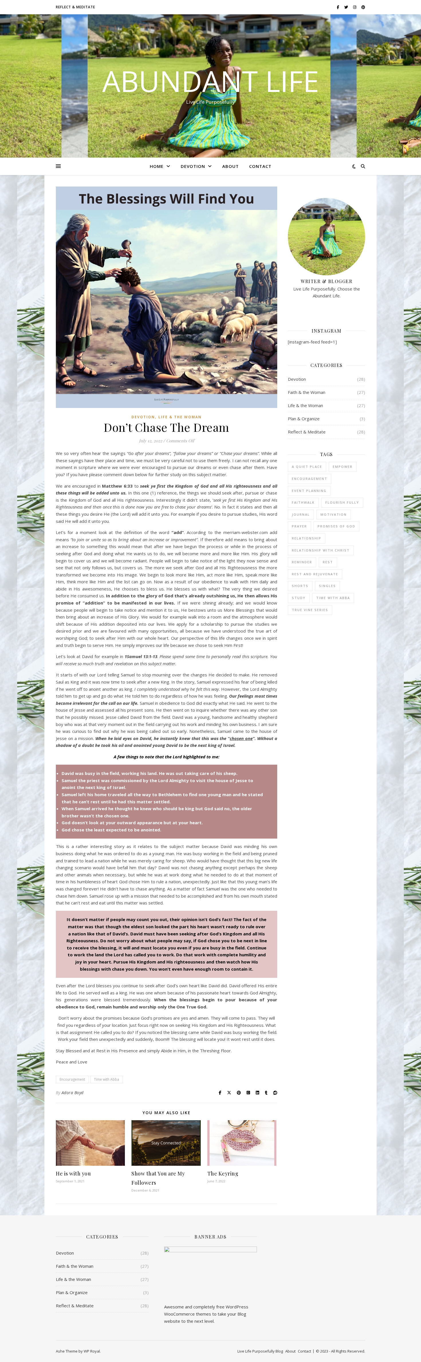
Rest (328, 562)
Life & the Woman (180, 417)
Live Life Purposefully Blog (260, 1351)
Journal (301, 514)
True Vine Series (310, 610)
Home (157, 166)
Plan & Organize (304, 418)
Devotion (193, 166)
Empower (343, 466)
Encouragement (72, 1079)
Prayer (299, 526)
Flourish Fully (342, 502)
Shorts (300, 586)
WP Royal (92, 1351)
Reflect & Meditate (75, 7)
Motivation (333, 514)
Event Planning (309, 490)
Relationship (306, 538)
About (230, 166)
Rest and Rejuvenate (315, 574)
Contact (260, 166)
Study (299, 598)
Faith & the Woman (306, 392)
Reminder (302, 562)
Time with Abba (106, 1079)
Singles (327, 586)
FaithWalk (303, 502)
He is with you (73, 1173)
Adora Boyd (73, 1092)
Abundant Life (210, 80)
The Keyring (223, 1173)
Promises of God (336, 526)
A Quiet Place (307, 466)
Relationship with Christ (321, 550)
